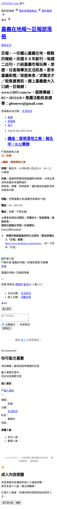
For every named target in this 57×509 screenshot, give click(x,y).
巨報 (3, 266)
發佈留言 (7, 328)
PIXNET (14, 457)
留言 (25, 284)
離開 (18, 503)
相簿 (10, 117)
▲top (4, 302)
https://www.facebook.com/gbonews (23, 243)
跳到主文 (6, 45)
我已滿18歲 (8, 503)
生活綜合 (27, 111)
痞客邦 (19, 284)
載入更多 (7, 309)
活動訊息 (26, 297)
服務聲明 (34, 461)
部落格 (11, 121)
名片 (10, 125)
